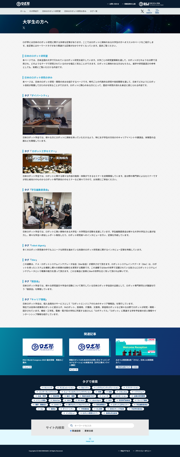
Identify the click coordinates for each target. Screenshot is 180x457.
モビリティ (85, 387)
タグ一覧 (93, 11)
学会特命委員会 (137, 409)
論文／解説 (71, 396)
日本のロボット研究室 (51, 11)
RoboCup (56, 400)
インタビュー (70, 413)
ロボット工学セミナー (43, 151)
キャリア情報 (38, 299)
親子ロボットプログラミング (78, 404)
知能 (110, 392)
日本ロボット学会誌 (117, 409)
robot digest (38, 245)
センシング (48, 387)
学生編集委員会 (39, 190)
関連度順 (76, 431)
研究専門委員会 (124, 400)
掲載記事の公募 (130, 4)
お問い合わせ (114, 4)
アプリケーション (132, 387)
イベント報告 (41, 400)
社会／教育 (42, 396)
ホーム (23, 11)
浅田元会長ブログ (124, 367)
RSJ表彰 (99, 409)
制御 (99, 392)
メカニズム (123, 392)
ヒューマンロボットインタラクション (77, 392)
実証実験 (56, 396)
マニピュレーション (67, 387)
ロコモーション (121, 396)
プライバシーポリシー (143, 451)
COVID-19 (57, 404)
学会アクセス (125, 451)
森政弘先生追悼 (111, 413)
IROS (136, 367)
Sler (33, 260)
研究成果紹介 (101, 404)
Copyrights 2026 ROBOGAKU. (46, 451)
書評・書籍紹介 (41, 404)
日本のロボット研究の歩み (75, 11)
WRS (110, 400)
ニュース (28, 367)
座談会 (34, 281)
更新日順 (88, 431)
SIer (42, 409)
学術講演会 (85, 409)
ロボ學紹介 (34, 11)
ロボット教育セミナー (91, 413)
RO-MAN (81, 400)
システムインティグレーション (107, 387)
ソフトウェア (139, 392)
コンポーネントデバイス (48, 392)
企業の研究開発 (139, 396)
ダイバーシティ (39, 95)
